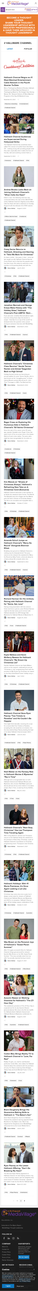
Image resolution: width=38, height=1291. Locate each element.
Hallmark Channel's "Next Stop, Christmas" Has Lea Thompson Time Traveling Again (18, 830)
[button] (35, 3)
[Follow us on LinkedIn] (9, 1238)
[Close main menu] (34, 1269)
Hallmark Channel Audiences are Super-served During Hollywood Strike (17, 139)
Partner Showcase (7, 1260)
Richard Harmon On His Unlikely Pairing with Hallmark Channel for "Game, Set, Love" (19, 601)
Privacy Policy (6, 1252)
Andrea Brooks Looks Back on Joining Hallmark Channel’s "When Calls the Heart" (17, 192)
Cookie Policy (6, 1255)
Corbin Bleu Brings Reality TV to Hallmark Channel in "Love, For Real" (18, 1056)
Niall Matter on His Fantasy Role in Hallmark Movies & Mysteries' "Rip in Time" (18, 774)
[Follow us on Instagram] (13, 1238)
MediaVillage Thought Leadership (12, 1228)
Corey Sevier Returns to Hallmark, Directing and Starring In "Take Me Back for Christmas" (19, 252)
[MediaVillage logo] (19, 1213)
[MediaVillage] (18, 3)
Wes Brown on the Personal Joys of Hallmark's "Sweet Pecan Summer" (19, 945)
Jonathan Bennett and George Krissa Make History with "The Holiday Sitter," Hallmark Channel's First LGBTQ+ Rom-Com (18, 310)
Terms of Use (6, 1257)
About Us (5, 1247)
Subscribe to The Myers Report (11, 1225)
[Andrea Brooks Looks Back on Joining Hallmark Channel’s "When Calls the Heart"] (19, 176)
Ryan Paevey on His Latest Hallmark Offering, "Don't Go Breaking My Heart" (17, 1168)
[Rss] (18, 1238)
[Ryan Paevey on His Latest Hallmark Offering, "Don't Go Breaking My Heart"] (19, 1152)
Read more (20, 1286)
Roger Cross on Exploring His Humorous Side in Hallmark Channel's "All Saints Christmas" (19, 425)
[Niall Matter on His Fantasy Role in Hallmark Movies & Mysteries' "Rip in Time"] (19, 758)
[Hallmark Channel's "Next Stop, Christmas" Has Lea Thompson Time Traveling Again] (19, 814)
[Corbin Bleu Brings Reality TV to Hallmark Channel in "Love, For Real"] (19, 1041)
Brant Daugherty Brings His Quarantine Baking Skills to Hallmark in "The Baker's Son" (18, 1112)
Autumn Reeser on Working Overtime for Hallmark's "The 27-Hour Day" (19, 1000)
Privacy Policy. (26, 1281)
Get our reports (24, 1257)
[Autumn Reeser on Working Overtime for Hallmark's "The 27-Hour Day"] (19, 985)
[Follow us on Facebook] (4, 1238)
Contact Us (5, 1249)
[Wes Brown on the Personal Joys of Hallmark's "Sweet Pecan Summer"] (19, 929)
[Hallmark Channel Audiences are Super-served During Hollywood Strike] (19, 123)
